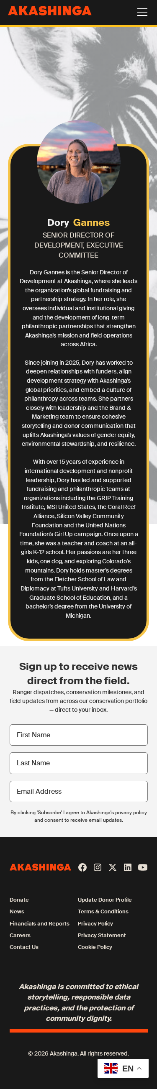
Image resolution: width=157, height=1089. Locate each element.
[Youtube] (143, 867)
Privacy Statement (102, 935)
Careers (20, 935)
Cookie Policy (95, 947)
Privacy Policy (95, 923)
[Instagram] (98, 867)
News (17, 911)
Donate (19, 899)
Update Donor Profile (105, 899)
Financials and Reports (39, 923)
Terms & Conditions (103, 911)
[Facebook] (82, 867)
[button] (140, 12)
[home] (48, 12)
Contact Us (24, 947)
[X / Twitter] (113, 867)
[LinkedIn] (128, 867)
